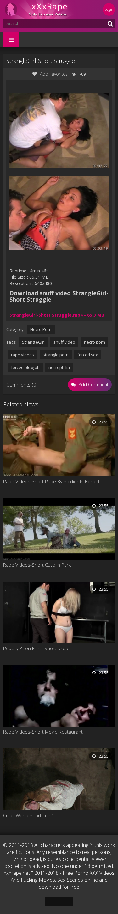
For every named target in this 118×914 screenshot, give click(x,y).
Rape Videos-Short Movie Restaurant (43, 731)
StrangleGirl (33, 342)
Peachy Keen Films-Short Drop (35, 648)
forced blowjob (25, 367)
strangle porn (56, 354)
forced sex (87, 354)
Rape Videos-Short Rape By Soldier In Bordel (51, 481)
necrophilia (59, 367)
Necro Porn (41, 329)
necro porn (94, 342)
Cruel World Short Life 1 (28, 815)
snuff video (64, 342)
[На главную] (41, 9)
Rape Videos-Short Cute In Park (37, 565)
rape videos (22, 354)
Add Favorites (54, 74)
